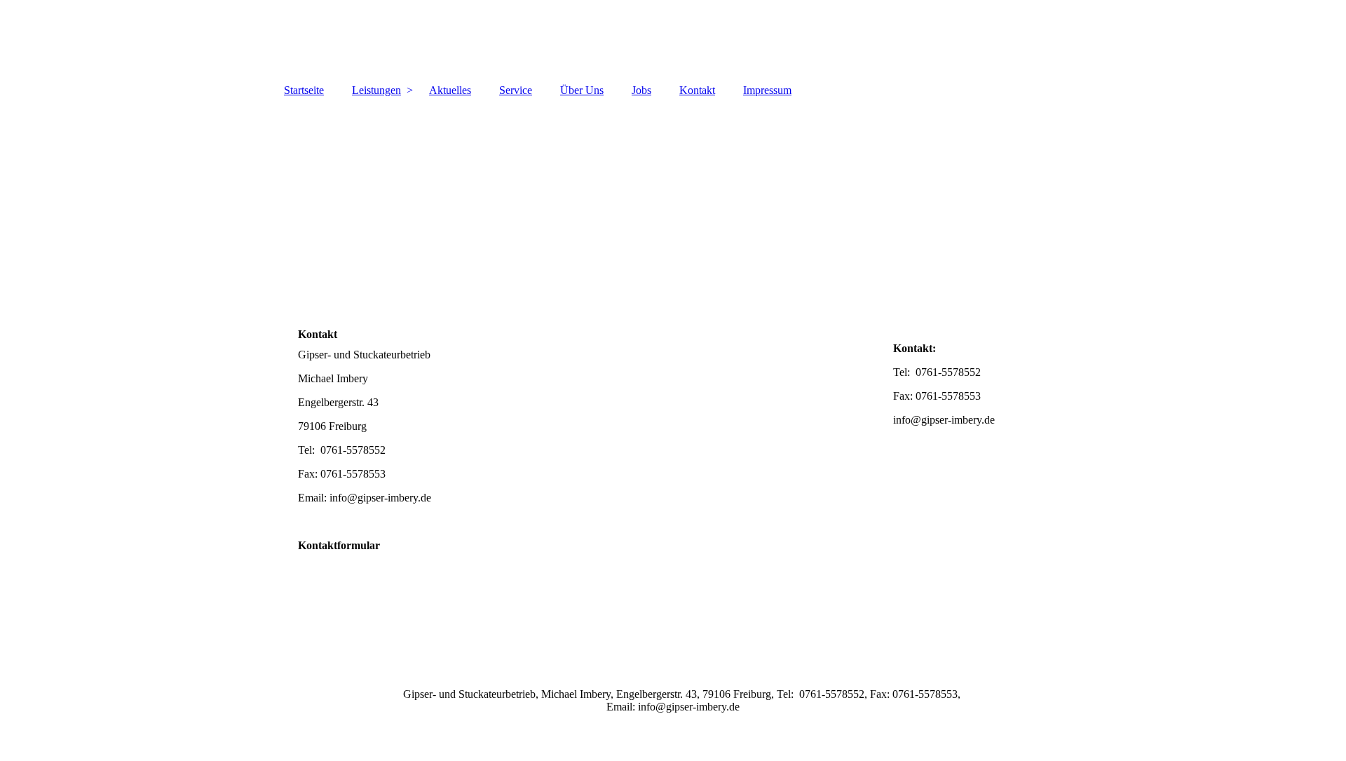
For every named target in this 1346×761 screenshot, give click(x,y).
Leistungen (376, 90)
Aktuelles (450, 90)
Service (515, 90)
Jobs (641, 90)
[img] (673, 38)
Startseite (304, 90)
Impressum (767, 90)
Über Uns (582, 90)
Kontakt (697, 90)
